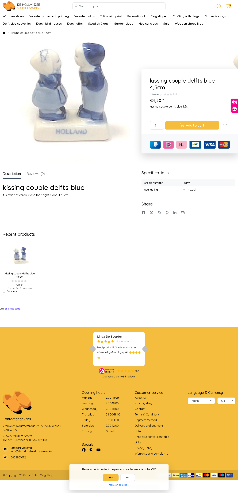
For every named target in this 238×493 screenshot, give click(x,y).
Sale (166, 23)
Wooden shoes (13, 16)
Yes (111, 477)
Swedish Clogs (98, 23)
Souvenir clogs (215, 16)
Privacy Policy (143, 448)
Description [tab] (12, 173)
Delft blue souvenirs (17, 23)
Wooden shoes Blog (189, 23)
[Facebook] (85, 449)
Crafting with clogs (186, 16)
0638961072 (10, 430)
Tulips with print (111, 16)
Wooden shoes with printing (49, 16)
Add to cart (194, 125)
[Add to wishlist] (225, 125)
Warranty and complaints (151, 453)
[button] (218, 6)
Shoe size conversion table (152, 437)
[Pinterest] (92, 449)
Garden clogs (123, 23)
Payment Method (146, 420)
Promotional (136, 16)
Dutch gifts (75, 23)
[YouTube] (99, 449)
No (127, 477)
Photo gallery (143, 403)
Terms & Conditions (147, 414)
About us (140, 397)
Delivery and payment (149, 425)
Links (138, 442)
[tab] (35, 174)
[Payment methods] (175, 475)
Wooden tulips (84, 16)
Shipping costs (26, 288)
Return (139, 431)
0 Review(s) (156, 94)
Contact (140, 409)
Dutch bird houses (49, 23)
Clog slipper (159, 16)
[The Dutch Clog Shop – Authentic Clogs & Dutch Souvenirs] (37, 6)
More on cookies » (119, 484)
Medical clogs (148, 23)
